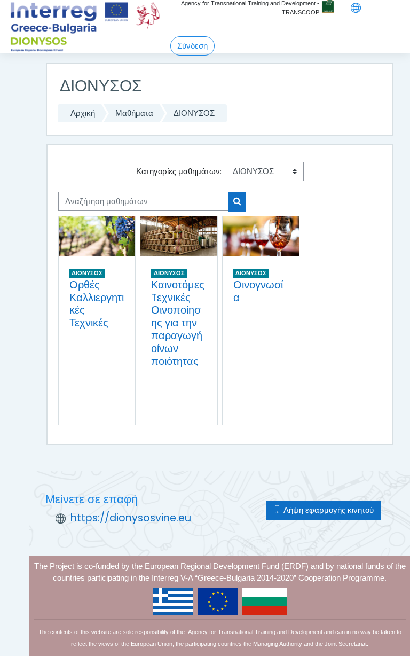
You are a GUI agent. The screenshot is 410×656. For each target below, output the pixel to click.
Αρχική (82, 113)
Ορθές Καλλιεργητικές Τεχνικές (96, 304)
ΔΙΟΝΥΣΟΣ (194, 113)
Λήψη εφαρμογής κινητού (327, 510)
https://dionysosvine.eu (130, 518)
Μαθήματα (134, 113)
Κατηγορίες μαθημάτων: (179, 171)
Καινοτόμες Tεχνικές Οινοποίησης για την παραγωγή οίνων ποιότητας (177, 323)
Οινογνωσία (258, 291)
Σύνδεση (192, 45)
